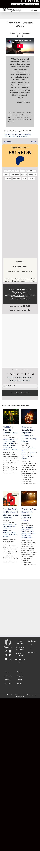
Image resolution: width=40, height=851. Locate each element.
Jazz (22, 171)
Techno (8, 179)
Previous (8, 142)
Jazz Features (7, 526)
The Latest (14, 135)
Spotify (5, 441)
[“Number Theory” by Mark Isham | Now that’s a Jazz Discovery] (11, 498)
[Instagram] (10, 651)
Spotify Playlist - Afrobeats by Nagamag (10, 448)
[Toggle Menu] (35, 10)
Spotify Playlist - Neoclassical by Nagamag (29, 535)
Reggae (18, 137)
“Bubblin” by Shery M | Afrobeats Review (10, 430)
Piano (32, 531)
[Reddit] (14, 373)
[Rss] (10, 659)
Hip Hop (28, 448)
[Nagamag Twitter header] (26, 1)
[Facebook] (7, 373)
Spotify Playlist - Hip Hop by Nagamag (27, 456)
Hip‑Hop (31, 179)
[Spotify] (10, 655)
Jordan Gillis (11, 137)
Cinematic (33, 452)
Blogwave (16, 179)
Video (20, 135)
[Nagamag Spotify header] (38, 1)
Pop (17, 171)
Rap (22, 454)
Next (33, 142)
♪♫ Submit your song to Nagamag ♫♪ (25, 4)
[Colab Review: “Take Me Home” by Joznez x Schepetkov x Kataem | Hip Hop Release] (29, 416)
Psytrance (32, 175)
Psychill (24, 175)
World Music (27, 135)
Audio (12, 439)
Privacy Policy (20, 696)
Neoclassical (9, 171)
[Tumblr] (25, 373)
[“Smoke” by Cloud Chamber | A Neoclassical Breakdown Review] (29, 498)
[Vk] (29, 373)
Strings (30, 537)
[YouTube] (6, 659)
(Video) (20, 34)
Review (12, 445)
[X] (11, 373)
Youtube (10, 443)
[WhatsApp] (21, 373)
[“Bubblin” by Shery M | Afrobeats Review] (11, 416)
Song (16, 439)
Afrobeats (6, 439)
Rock (24, 179)
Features (10, 524)
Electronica (15, 175)
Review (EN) (25, 137)
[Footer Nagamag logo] (8, 640)
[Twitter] (6, 655)
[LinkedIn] (18, 373)
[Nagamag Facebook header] (22, 1)
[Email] (33, 373)
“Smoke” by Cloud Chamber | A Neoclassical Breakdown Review (29, 515)
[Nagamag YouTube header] (30, 1)
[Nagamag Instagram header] (34, 1)
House (6, 175)
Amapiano (6, 445)
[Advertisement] (20, 15)
